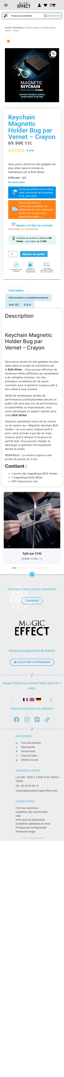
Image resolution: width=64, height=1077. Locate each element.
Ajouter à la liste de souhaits (34, 225)
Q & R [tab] (27, 304)
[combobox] (23, 16)
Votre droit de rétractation (30, 819)
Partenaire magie (25, 831)
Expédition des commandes (32, 811)
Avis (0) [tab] (14, 304)
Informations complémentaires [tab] (28, 297)
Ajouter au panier (34, 254)
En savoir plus (16, 182)
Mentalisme (18, 28)
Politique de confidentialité (31, 827)
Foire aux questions (27, 808)
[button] (6, 5)
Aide (18, 815)
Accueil (8, 28)
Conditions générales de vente (33, 823)
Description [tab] (16, 290)
